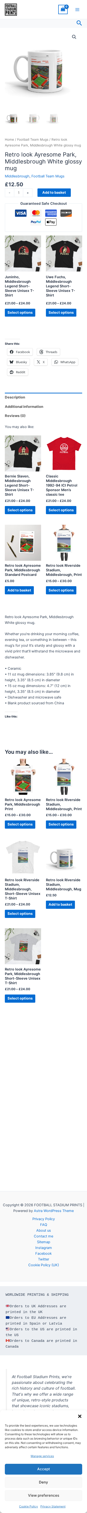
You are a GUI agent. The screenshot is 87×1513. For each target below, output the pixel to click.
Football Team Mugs (32, 139)
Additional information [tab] (24, 406)
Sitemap (43, 1242)
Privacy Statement (52, 1506)
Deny (43, 1482)
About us (43, 1230)
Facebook (43, 1253)
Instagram (43, 1248)
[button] (79, 1416)
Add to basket (54, 192)
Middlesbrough (17, 176)
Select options (20, 312)
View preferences (43, 1495)
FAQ (43, 1225)
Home (9, 139)
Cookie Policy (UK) (43, 1265)
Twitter (43, 1259)
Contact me (43, 1236)
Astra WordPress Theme (54, 1211)
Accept (43, 1469)
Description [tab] (15, 397)
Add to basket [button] (19, 590)
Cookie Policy (28, 1506)
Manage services (42, 1456)
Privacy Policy (43, 1219)
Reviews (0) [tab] (15, 416)
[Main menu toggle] (77, 9)
